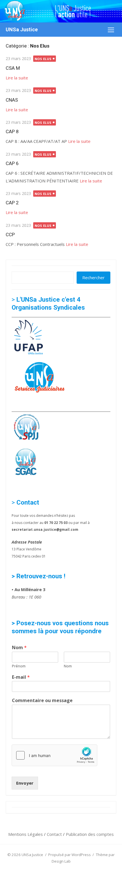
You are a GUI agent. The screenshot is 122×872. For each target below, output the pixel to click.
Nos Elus (43, 59)
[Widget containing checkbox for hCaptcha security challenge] (54, 755)
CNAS (12, 100)
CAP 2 (12, 202)
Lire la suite (17, 78)
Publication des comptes (90, 834)
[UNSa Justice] (61, 11)
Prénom (19, 666)
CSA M (13, 68)
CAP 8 (12, 131)
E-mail (21, 677)
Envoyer (24, 783)
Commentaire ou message (42, 701)
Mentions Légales (26, 834)
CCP (10, 234)
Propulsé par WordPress (69, 854)
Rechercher (93, 277)
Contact (55, 834)
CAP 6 (12, 163)
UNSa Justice (22, 29)
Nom (19, 648)
